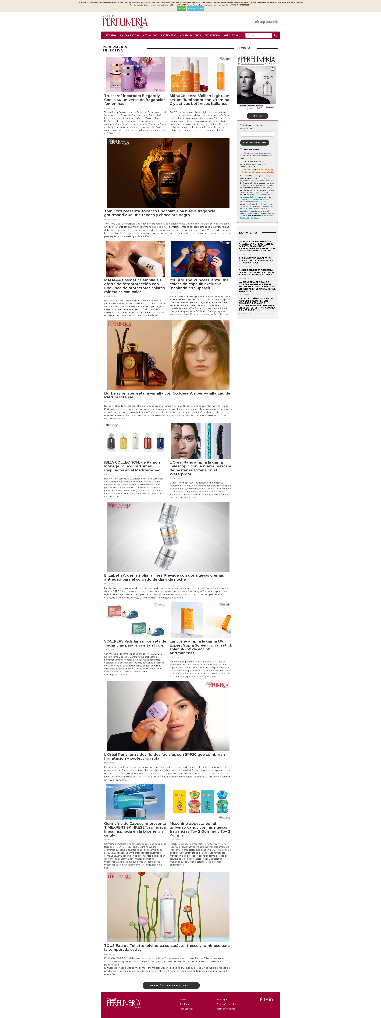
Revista (110, 35)
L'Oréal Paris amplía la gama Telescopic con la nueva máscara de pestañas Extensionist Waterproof (200, 468)
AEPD (244, 216)
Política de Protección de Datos (258, 172)
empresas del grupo (249, 197)
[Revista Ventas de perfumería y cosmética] (261, 999)
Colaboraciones (190, 35)
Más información (195, 8)
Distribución (212, 35)
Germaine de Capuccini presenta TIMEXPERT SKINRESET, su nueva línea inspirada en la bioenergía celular (135, 829)
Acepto (181, 8)
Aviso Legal (266, 169)
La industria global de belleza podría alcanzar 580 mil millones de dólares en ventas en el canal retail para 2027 (257, 287)
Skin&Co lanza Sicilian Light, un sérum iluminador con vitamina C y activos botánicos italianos (199, 100)
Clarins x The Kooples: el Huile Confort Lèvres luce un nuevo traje (256, 260)
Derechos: (257, 199)
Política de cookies (226, 1008)
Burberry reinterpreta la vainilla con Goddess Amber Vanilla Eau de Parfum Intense (167, 395)
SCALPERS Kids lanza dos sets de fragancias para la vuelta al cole (135, 643)
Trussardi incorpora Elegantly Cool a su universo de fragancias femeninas (134, 100)
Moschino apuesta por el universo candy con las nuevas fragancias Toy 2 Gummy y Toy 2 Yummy (200, 829)
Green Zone (231, 35)
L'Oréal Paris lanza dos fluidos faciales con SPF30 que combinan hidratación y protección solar (164, 756)
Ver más (257, 116)
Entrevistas (168, 35)
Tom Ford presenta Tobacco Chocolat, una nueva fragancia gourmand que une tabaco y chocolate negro (160, 213)
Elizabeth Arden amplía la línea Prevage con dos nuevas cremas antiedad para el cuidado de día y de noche (164, 577)
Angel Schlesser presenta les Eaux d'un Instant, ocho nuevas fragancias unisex (257, 272)
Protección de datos (226, 1004)
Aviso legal (222, 999)
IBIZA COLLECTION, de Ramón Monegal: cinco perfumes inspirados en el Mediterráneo (132, 466)
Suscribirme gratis (254, 142)
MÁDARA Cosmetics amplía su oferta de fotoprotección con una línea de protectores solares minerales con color (134, 286)
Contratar (184, 1004)
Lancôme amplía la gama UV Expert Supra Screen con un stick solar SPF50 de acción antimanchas (201, 647)
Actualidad (150, 35)
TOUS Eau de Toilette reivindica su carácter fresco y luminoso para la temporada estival (167, 947)
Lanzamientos (129, 35)
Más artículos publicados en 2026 (171, 985)
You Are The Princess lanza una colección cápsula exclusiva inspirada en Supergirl (199, 284)
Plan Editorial (186, 1008)
